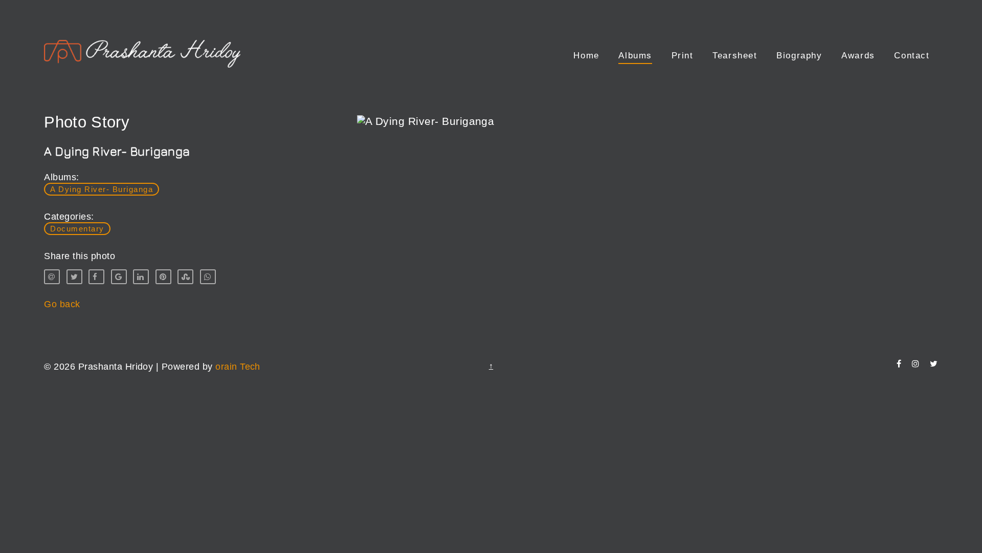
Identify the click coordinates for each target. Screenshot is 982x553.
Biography (799, 55)
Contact (911, 55)
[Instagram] (915, 363)
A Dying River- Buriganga (101, 189)
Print (683, 55)
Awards (858, 55)
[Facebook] (899, 363)
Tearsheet (734, 55)
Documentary (77, 228)
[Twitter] (934, 363)
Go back (62, 304)
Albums (635, 55)
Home (586, 55)
